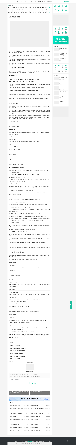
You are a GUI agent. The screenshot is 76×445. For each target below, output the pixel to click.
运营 (20, 1)
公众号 (26, 9)
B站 (28, 9)
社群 (38, 12)
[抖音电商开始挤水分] (56, 91)
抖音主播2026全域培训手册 (63, 83)
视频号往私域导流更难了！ (15, 345)
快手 (17, 9)
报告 (18, 12)
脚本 (28, 12)
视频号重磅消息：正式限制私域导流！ (18, 350)
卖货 (26, 12)
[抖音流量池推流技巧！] (56, 101)
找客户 (34, 376)
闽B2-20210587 (52, 441)
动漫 (26, 7)
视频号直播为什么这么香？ (15, 359)
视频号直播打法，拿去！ (14, 430)
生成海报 (22, 443)
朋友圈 (22, 9)
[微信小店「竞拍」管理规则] (56, 48)
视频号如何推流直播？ (35, 405)
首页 (18, 1)
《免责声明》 (12, 376)
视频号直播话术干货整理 (35, 416)
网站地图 (33, 441)
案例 (35, 1)
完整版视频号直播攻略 (35, 427)
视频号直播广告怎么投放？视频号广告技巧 (18, 348)
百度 (44, 9)
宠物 (45, 7)
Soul (39, 9)
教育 (35, 7)
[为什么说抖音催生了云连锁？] (56, 96)
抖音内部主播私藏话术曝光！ (63, 87)
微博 (19, 9)
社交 (16, 7)
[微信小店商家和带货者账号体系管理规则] (56, 53)
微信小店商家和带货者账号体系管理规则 (63, 54)
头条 (34, 9)
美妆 (28, 7)
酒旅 (40, 7)
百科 (16, 12)
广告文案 (38, 441)
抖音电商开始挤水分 (62, 91)
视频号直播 (13, 68)
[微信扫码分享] (25, 443)
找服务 (36, 376)
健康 (21, 7)
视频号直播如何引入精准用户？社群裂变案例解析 (19, 411)
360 (41, 9)
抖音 (11, 9)
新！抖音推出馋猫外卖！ (63, 77)
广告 (43, 12)
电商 (33, 12)
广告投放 (31, 376)
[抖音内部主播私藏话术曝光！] (56, 87)
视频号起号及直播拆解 (35, 424)
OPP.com (20, 441)
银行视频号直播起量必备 (14, 424)
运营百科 (24, 1)
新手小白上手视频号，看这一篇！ (17, 353)
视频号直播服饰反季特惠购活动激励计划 (17, 408)
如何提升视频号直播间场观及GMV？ (38, 408)
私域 (35, 12)
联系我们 (43, 1)
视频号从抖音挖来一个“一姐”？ (36, 419)
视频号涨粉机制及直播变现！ (15, 405)
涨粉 (40, 12)
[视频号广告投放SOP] (56, 58)
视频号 (14, 9)
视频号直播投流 (17, 379)
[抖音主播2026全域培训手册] (56, 82)
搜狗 (46, 9)
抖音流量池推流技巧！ (63, 101)
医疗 (18, 7)
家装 (33, 7)
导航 (21, 12)
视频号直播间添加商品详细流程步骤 (16, 419)
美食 (31, 7)
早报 (32, 1)
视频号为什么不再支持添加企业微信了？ (18, 356)
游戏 (23, 7)
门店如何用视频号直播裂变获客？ (16, 413)
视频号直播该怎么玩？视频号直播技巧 (38, 413)
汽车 (11, 7)
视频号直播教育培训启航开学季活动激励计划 (18, 427)
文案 (14, 12)
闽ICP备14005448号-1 (45, 441)
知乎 (36, 9)
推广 (45, 12)
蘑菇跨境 (38, 376)
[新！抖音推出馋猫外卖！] (56, 77)
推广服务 (39, 1)
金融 (14, 7)
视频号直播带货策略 (13, 416)
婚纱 (38, 7)
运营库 (29, 1)
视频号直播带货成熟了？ (35, 411)
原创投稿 (66, 1)
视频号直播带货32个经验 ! (36, 422)
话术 (31, 12)
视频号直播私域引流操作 (35, 430)
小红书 (31, 9)
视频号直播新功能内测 (14, 422)
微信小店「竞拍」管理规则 (63, 49)
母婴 (43, 7)
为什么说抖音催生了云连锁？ (63, 97)
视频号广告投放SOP (62, 58)
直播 (23, 12)
